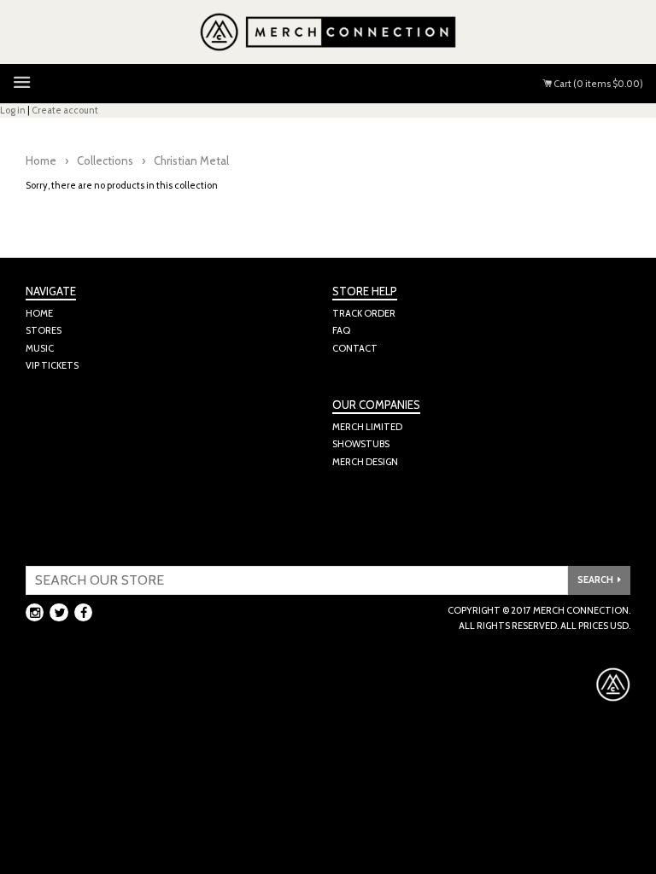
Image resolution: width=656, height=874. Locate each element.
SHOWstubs (361, 444)
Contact (355, 348)
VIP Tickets (52, 365)
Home (41, 160)
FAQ (341, 330)
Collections (105, 160)
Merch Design (365, 462)
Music (40, 348)
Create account (65, 110)
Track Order (363, 313)
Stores (44, 330)
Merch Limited (367, 427)
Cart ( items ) (597, 84)
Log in (13, 110)
